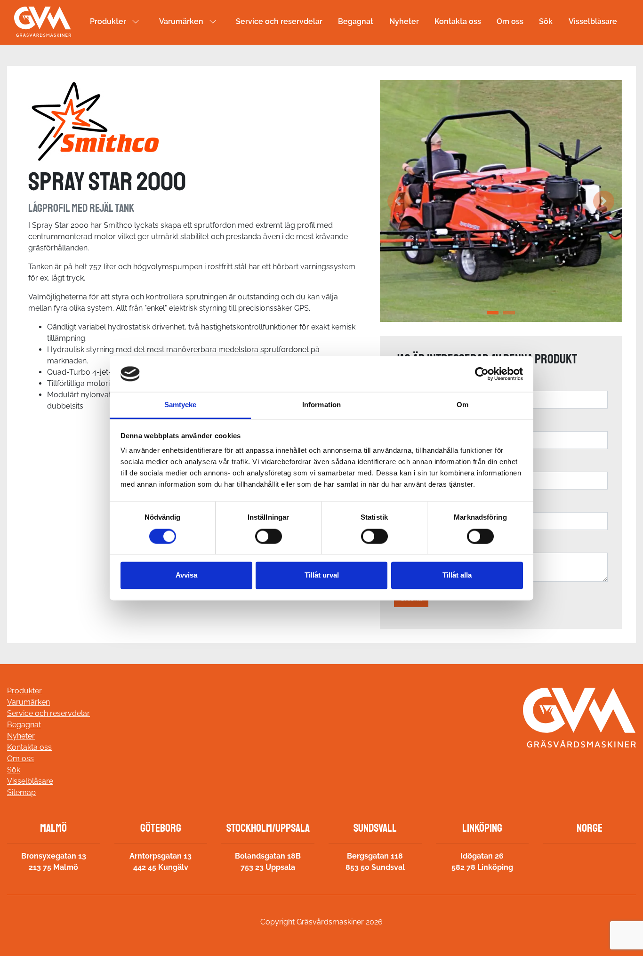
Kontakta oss (457, 21)
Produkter (108, 21)
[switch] (268, 536)
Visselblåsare (593, 21)
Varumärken (181, 21)
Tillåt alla (457, 575)
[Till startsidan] (42, 21)
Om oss (510, 21)
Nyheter (404, 21)
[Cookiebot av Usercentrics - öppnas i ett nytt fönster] (482, 374)
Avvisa (186, 575)
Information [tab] (321, 405)
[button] (398, 201)
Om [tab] (462, 405)
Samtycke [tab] (180, 405)
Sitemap (21, 792)
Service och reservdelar (279, 21)
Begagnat (355, 21)
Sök (546, 21)
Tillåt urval (322, 575)
